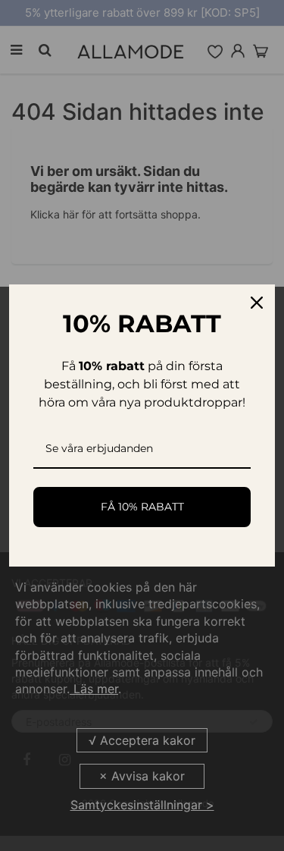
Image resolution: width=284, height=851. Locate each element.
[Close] (257, 302)
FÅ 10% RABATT (142, 506)
